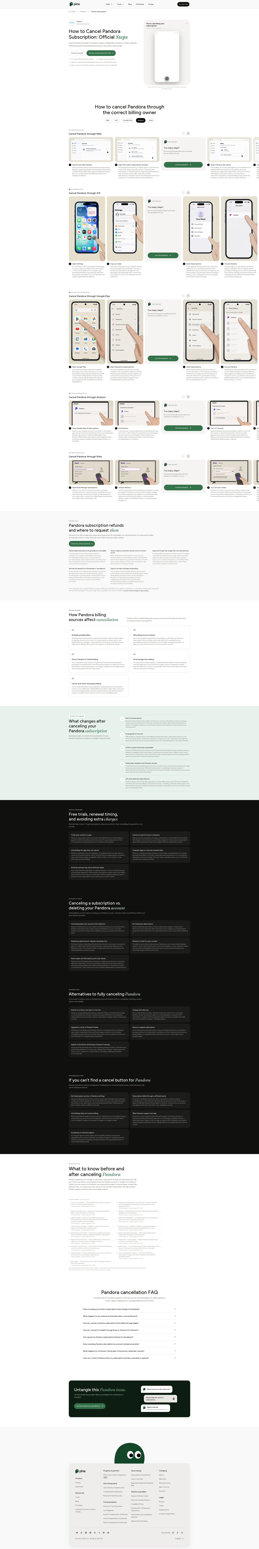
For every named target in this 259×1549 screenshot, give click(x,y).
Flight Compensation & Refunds (115, 1522)
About (161, 1475)
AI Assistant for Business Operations (140, 1509)
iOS (116, 120)
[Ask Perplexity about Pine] (182, 1532)
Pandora (83, 12)
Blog (130, 4)
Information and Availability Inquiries (141, 1516)
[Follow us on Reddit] (108, 1532)
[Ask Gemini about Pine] (177, 1532)
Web (107, 120)
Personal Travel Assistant (112, 1506)
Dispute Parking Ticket (139, 1496)
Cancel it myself (77, 53)
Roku (151, 120)
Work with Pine (164, 1483)
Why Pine (162, 1479)
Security (162, 1491)
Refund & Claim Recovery (112, 1496)
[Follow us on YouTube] (77, 1532)
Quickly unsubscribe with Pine (100, 53)
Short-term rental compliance (114, 1475)
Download (79, 1487)
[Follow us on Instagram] (90, 1532)
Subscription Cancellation (141, 1475)
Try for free (183, 4)
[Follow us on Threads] (94, 1532)
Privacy (162, 1502)
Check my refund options (80, 544)
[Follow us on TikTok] (81, 1532)
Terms (161, 1506)
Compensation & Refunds (112, 1492)
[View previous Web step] (183, 133)
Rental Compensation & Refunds (115, 1514)
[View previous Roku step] (183, 456)
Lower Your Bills (137, 1479)
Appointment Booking (139, 1521)
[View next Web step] (188, 133)
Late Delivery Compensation (114, 1488)
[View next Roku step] (188, 456)
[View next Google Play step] (188, 296)
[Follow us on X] (99, 1532)
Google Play (127, 120)
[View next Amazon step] (188, 397)
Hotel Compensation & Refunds (115, 1518)
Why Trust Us (164, 1487)
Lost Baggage (108, 1510)
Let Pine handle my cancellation (88, 1406)
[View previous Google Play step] (183, 296)
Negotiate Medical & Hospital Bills (142, 1484)
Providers (72, 12)
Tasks (108, 4)
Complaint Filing (137, 1504)
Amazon (141, 120)
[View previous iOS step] (183, 193)
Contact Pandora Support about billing (136, 590)
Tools (119, 4)
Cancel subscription (98, 12)
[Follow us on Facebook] (103, 1532)
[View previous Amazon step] (183, 397)
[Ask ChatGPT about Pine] (173, 1532)
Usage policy (164, 1510)
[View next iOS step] (188, 193)
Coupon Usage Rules (167, 1514)
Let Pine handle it (181, 165)
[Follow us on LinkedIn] (86, 1532)
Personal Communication (140, 1500)
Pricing (150, 4)
